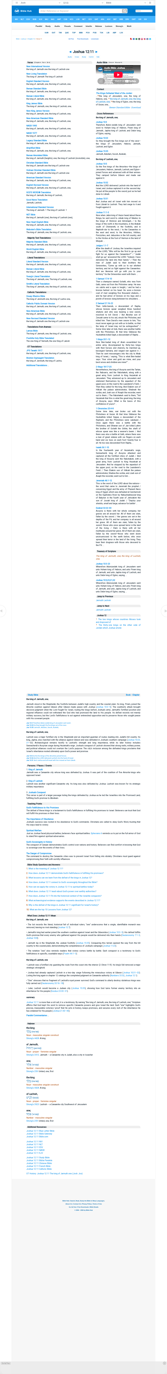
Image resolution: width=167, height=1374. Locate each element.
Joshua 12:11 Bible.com (37, 1136)
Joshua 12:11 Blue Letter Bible (40, 1131)
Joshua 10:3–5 (104, 707)
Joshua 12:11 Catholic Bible (39, 1169)
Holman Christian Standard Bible (41, 170)
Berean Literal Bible (35, 96)
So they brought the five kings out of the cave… (46, 725)
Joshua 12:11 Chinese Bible (39, 1163)
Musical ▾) (118, 62)
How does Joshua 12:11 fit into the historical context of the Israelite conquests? (65, 896)
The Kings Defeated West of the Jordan (114, 93)
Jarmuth (99, 600)
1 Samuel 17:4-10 (104, 279)
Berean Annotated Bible (37, 155)
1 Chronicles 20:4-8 (105, 408)
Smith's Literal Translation (38, 284)
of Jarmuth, (123, 99)
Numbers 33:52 (117, 975)
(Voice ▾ (111, 62)
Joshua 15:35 (102, 151)
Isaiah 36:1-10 (102, 447)
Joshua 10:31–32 (131, 972)
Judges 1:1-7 (102, 245)
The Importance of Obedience (39, 819)
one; (131, 99)
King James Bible (34, 103)
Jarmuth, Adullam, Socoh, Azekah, (42, 727)
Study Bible (33, 695)
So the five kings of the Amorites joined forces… (46, 756)
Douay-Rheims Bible (35, 296)
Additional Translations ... (37, 365)
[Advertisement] (83, 675)
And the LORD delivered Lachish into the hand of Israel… (50, 758)
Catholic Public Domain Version (40, 303)
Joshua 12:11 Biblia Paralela (39, 1160)
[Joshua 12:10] (3, 617)
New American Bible (35, 311)
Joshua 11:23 (109, 946)
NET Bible (30, 214)
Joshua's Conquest (37, 792)
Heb (98, 57)
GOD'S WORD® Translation (38, 192)
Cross (76, 57)
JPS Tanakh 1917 (34, 350)
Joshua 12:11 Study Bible (38, 1157)
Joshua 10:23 (102, 138)
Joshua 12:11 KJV (34, 1153)
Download (136, 107)
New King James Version (37, 111)
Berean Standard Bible (36, 88)
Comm (91, 57)
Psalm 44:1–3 (70, 953)
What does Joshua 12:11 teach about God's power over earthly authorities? (62, 891)
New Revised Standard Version (40, 318)
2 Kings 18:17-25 (104, 367)
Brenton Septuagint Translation (40, 358)
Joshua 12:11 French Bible (38, 1166)
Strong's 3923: (33, 1104)
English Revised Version (37, 185)
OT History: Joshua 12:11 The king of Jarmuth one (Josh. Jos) (54, 1173)
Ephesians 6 (96, 833)
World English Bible (35, 249)
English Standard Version (37, 81)
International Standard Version (40, 207)
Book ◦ (129, 695)
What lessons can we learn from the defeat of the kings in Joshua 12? (60, 877)
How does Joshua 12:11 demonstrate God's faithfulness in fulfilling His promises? (66, 873)
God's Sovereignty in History (39, 842)
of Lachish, (101, 102)
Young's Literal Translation (38, 276)
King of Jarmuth (35, 769)
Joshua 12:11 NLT (34, 1144)
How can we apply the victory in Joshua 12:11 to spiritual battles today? (61, 887)
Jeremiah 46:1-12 (104, 480)
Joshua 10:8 (31, 938)
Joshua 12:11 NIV (34, 1141)
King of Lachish (35, 781)
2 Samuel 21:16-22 (104, 303)
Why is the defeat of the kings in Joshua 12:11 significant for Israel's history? (63, 905)
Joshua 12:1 (130, 975)
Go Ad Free (6, 1363)
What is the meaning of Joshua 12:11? (45, 868)
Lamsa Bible (32, 331)
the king (113, 99)
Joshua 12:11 (32, 1002)
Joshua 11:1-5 (102, 212)
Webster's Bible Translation (38, 229)
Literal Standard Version (37, 261)
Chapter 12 (31, 39)
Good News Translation (36, 200)
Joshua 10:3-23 (103, 564)
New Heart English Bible (37, 222)
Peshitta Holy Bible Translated (40, 338)
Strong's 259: (32, 1071)
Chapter (136, 695)
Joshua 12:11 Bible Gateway (39, 1134)
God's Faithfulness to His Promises (42, 807)
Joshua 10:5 (101, 164)
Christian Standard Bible (37, 163)
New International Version (38, 66)
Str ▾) (48, 62)
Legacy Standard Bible (36, 140)
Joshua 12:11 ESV (34, 1147)
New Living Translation (36, 74)
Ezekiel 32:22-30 (103, 508)
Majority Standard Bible (36, 242)
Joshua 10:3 (101, 122)
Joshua (23, 39)
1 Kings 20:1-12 (103, 339)
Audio (69, 57)
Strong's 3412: (33, 1055)
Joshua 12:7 (64, 927)
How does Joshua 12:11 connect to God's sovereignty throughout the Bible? (62, 882)
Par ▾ (44, 62)
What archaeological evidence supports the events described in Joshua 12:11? (64, 900)
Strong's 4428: (33, 1038)
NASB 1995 (31, 125)
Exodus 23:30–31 (59, 991)
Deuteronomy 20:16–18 (52, 983)
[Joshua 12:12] (163, 617)
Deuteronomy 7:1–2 (131, 935)
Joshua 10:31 (102, 198)
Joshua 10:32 (102, 182)
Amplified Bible (33, 148)
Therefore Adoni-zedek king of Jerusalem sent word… (49, 723)
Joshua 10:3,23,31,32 (105, 580)
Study (84, 57)
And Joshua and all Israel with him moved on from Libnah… (51, 760)
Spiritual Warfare (33, 830)
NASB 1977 (31, 133)
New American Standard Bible (39, 118)
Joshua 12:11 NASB (35, 1150)
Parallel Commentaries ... (37, 1015)
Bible (17, 39)
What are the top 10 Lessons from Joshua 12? (51, 909)
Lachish (107, 600)
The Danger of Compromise (39, 853)
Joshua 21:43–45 (61, 1011)
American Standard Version (38, 177)
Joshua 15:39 (78, 988)
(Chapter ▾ (37, 62)
